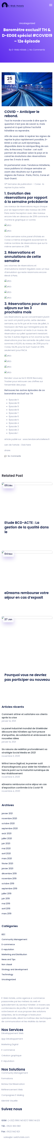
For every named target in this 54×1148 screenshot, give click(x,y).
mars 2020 (7, 858)
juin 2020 (6, 843)
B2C (3, 934)
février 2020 (7, 863)
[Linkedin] (19, 1114)
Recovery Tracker (22, 149)
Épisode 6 (14, 416)
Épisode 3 (14, 426)
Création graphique (11, 1055)
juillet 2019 (6, 893)
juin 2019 (6, 898)
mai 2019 (6, 903)
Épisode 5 (14, 419)
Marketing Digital (9, 1044)
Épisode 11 (14, 399)
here (28, 444)
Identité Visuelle (9, 1100)
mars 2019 (6, 913)
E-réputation (7, 1061)
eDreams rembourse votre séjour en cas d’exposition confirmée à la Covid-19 (24, 786)
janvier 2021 (7, 813)
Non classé (7, 964)
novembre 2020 (9, 818)
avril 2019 (6, 908)
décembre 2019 (9, 873)
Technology (7, 974)
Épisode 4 (14, 423)
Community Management (14, 939)
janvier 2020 (7, 868)
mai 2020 (6, 848)
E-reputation (8, 949)
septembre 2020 (10, 828)
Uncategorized (27, 23)
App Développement (12, 1038)
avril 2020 (6, 853)
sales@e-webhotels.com (16, 1137)
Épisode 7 (14, 413)
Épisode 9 (14, 406)
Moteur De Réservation (13, 1084)
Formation (6, 1078)
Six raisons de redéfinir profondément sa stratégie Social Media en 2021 (24, 751)
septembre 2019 (9, 888)
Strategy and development (15, 969)
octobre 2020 (8, 823)
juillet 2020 (7, 838)
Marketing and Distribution (14, 954)
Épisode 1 (13, 433)
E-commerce (8, 944)
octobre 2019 (8, 883)
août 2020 (6, 833)
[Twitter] (12, 1114)
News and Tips (8, 959)
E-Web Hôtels (19, 49)
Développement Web (12, 1033)
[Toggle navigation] (50, 5)
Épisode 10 (14, 403)
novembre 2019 (9, 878)
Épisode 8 (14, 409)
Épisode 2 (14, 429)
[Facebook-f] (4, 1114)
